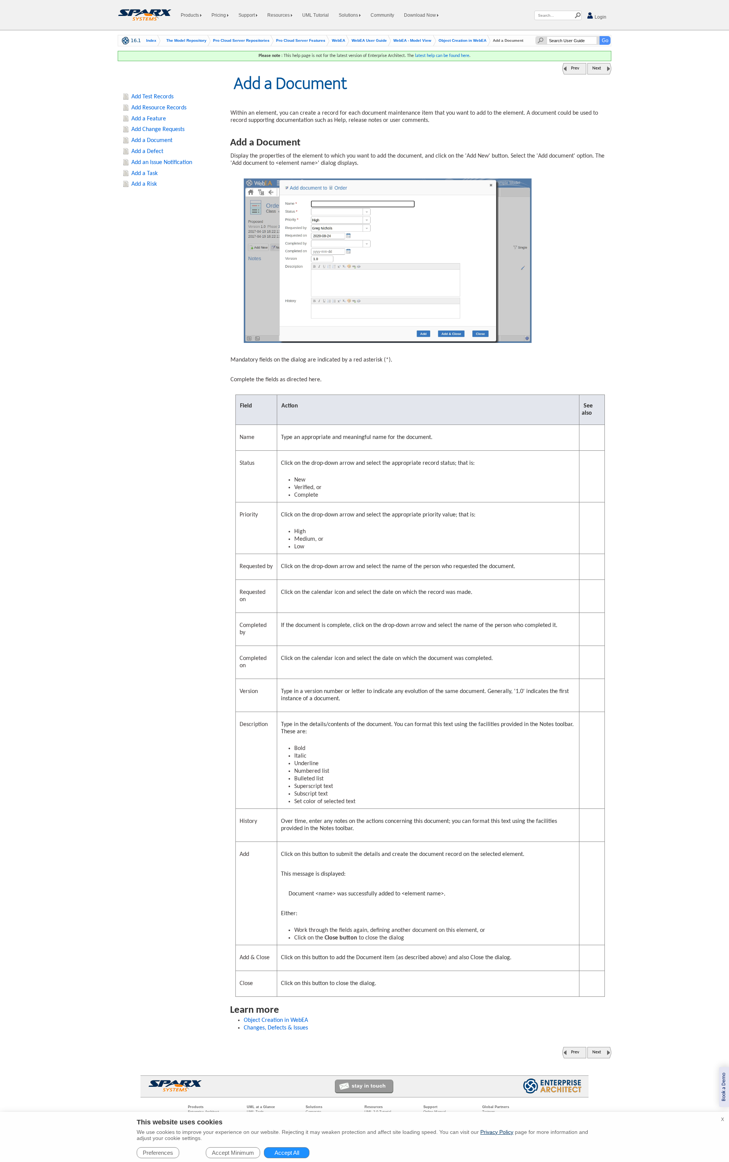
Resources (279, 15)
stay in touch (369, 1086)
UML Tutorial (315, 15)
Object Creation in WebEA (462, 41)
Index (151, 41)
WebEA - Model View (412, 41)
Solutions (349, 15)
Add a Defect (147, 151)
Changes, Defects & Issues (276, 1028)
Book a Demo (724, 1087)
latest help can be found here (442, 56)
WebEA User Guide (369, 41)
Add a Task (144, 174)
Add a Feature (148, 119)
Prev (575, 68)
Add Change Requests (158, 129)
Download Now (420, 15)
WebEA (338, 41)
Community (382, 15)
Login (599, 17)
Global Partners (495, 1107)
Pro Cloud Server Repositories (241, 41)
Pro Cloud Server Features (300, 41)
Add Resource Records (158, 108)
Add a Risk (144, 184)
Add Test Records (152, 97)
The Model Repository (186, 41)
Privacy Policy (496, 1132)
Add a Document (151, 140)
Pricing (219, 15)
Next (596, 68)
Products (190, 15)
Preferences (158, 1152)
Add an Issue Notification (161, 162)
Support (247, 15)
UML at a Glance (261, 1107)
